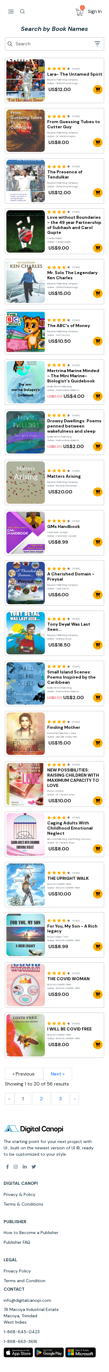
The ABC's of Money (68, 325)
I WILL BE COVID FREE (69, 1029)
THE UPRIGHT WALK (68, 878)
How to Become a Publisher (31, 1232)
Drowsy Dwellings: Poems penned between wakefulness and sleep (74, 426)
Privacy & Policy (19, 1194)
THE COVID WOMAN (68, 978)
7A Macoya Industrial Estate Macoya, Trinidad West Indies (31, 1316)
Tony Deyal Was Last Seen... (68, 627)
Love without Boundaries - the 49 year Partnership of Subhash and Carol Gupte (74, 225)
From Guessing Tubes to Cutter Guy (73, 124)
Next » (57, 1074)
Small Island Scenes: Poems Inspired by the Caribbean (71, 677)
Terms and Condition (24, 1280)
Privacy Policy (17, 1271)
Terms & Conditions (23, 1204)
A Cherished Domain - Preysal (70, 576)
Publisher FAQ (17, 1242)
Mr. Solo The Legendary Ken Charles (72, 275)
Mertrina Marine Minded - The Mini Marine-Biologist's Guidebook (73, 375)
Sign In (95, 11)
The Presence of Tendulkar (64, 174)
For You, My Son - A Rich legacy (72, 929)
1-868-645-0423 (22, 1331)
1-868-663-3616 (20, 1341)
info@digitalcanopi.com (27, 1300)
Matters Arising (64, 476)
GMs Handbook (63, 526)
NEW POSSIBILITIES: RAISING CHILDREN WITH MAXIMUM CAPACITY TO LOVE (73, 778)
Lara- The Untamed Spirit (74, 74)
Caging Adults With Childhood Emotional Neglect (70, 828)
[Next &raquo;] (75, 1098)
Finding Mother (63, 727)
